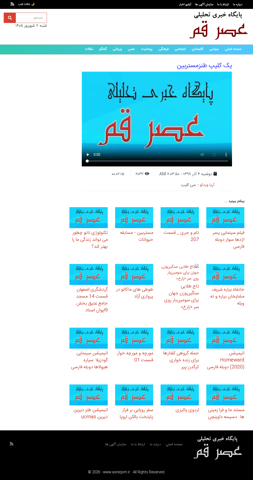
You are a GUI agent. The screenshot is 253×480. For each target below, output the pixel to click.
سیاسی (214, 49)
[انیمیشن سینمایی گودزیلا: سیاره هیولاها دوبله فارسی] (88, 339)
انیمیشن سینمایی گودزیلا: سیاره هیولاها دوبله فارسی (89, 360)
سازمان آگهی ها (204, 4)
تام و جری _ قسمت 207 (181, 236)
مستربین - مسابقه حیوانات (136, 236)
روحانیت (146, 49)
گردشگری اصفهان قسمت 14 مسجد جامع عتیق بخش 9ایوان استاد (92, 300)
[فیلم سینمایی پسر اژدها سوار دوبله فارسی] (225, 218)
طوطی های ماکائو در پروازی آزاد (134, 293)
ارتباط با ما (223, 4)
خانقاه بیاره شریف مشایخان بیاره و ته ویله (227, 296)
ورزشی (117, 49)
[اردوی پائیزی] (180, 395)
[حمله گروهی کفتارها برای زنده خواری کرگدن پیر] (180, 339)
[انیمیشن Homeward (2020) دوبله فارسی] (225, 339)
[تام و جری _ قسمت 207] (180, 218)
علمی (131, 49)
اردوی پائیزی (187, 410)
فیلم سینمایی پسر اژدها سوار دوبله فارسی (228, 239)
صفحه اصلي (174, 444)
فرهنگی (163, 49)
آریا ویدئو (207, 185)
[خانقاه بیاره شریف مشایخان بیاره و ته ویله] (225, 275)
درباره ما (237, 4)
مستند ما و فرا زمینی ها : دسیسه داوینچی (226, 413)
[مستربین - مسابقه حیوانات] (134, 218)
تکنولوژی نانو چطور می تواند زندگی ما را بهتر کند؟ (90, 239)
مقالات (89, 49)
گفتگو (103, 49)
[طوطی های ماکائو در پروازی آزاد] (134, 275)
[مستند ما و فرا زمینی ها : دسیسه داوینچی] (225, 395)
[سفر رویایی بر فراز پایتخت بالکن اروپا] (134, 395)
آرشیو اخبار (185, 4)
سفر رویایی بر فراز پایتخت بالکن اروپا (136, 413)
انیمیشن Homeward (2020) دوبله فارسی (225, 360)
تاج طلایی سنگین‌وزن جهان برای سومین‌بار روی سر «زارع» (181, 297)
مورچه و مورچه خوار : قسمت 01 (134, 357)
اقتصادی (197, 49)
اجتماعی (180, 49)
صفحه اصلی (233, 49)
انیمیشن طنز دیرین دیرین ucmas (91, 413)
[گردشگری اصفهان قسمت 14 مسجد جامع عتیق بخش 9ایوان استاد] (88, 275)
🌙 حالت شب (26, 4)
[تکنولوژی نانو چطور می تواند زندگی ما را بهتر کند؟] (88, 218)
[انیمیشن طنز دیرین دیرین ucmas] (88, 395)
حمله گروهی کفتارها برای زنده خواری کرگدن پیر (181, 360)
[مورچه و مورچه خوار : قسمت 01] (134, 339)
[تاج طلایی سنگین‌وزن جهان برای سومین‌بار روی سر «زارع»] (180, 273)
